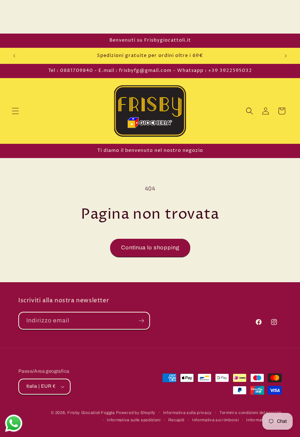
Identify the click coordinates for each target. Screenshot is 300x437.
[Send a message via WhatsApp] (14, 423)
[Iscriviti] (141, 321)
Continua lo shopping (150, 247)
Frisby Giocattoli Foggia (91, 412)
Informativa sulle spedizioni (134, 420)
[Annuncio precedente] (14, 56)
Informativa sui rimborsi (215, 420)
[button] (15, 111)
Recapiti (176, 420)
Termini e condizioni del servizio (251, 412)
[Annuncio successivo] (286, 56)
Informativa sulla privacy (187, 412)
